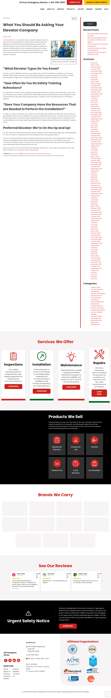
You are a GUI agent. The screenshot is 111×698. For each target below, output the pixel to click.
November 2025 (96, 73)
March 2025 (95, 81)
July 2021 (94, 173)
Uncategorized (96, 318)
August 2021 (95, 171)
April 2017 (94, 278)
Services (60, 9)
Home (42, 9)
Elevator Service (14, 153)
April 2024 (94, 104)
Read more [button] (15, 588)
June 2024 (94, 100)
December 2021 (96, 162)
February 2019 (95, 233)
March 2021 (95, 181)
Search (90, 24)
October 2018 (95, 241)
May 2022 (94, 152)
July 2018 (94, 247)
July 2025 (94, 75)
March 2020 (95, 206)
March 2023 (95, 131)
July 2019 (94, 222)
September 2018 (96, 243)
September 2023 (96, 119)
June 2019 (94, 224)
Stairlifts (93, 314)
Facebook (20, 150)
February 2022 (96, 158)
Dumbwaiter (95, 291)
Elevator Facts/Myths (98, 293)
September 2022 (96, 144)
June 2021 (94, 175)
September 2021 (96, 168)
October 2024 (95, 92)
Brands (90, 9)
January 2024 (95, 110)
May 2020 (94, 202)
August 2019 (95, 220)
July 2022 (94, 148)
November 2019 (96, 214)
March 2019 (95, 231)
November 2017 (96, 264)
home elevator (9, 40)
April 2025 (94, 79)
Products (71, 9)
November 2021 (96, 164)
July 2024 (94, 98)
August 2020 (95, 195)
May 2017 (94, 276)
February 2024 (96, 108)
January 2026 (95, 69)
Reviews (98, 9)
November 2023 (96, 115)
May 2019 (94, 227)
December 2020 (96, 187)
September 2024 (96, 94)
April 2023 (94, 129)
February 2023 (96, 133)
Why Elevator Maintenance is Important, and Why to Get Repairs (97, 40)
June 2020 (94, 200)
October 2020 (95, 191)
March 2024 (95, 106)
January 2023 (95, 135)
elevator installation (28, 153)
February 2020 (96, 208)
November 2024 (96, 90)
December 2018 (96, 237)
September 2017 (96, 268)
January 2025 (95, 85)
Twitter (26, 150)
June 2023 (94, 125)
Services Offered (96, 312)
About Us (51, 9)
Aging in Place (96, 287)
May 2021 (94, 177)
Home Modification (97, 302)
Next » (74, 18)
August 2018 (95, 245)
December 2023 (96, 112)
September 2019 (96, 218)
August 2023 (95, 121)
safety (49, 96)
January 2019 (95, 235)
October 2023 (95, 117)
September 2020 (96, 193)
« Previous (6, 18)
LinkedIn (35, 150)
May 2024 (94, 102)
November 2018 (96, 239)
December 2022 (96, 137)
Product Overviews (97, 308)
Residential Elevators (98, 310)
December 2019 (96, 212)
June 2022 (94, 150)
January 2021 (95, 185)
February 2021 (95, 183)
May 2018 (94, 251)
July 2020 (94, 198)
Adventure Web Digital (82, 691)
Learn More (13, 386)
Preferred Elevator (97, 306)
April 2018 (94, 254)
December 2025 (96, 71)
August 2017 (95, 270)
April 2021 (94, 179)
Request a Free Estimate (97, 2)
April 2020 (94, 204)
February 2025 (96, 83)
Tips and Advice (96, 316)
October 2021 (95, 166)
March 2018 (95, 256)
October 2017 (95, 266)
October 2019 (95, 216)
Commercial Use (96, 289)
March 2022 (95, 156)
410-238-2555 (58, 2)
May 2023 (94, 127)
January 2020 (95, 210)
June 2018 (94, 249)
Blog (106, 9)
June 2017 (94, 274)
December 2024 (96, 88)
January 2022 (95, 160)
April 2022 (94, 154)
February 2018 (95, 258)
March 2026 (95, 65)
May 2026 (94, 63)
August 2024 (95, 96)
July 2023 (94, 123)
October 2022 (95, 141)
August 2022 (95, 146)
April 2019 (94, 229)
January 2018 (95, 260)
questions (48, 153)
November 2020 (96, 189)
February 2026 (96, 67)
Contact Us (74, 2)
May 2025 (94, 77)
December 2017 (96, 262)
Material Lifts (95, 304)
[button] (102, 581)
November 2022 (96, 139)
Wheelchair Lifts (96, 320)
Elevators (6, 73)
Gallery (81, 9)
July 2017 (94, 272)
